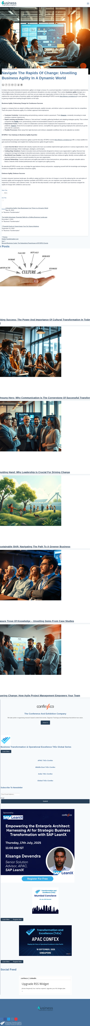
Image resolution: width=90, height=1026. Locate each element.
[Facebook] (6, 84)
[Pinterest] (21, 84)
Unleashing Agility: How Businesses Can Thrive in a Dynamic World (27, 208)
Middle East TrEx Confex (45, 767)
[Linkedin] (1, 1019)
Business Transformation (9, 69)
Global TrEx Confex (45, 781)
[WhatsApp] (15, 84)
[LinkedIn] (3, 84)
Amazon (63, 115)
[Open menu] (88, 3)
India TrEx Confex (45, 774)
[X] (9, 84)
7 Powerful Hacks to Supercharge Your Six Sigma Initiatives (20, 226)
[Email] (12, 84)
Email (2, 798)
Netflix (16, 121)
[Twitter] (8, 1019)
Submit (45, 801)
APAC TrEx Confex (45, 760)
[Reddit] (18, 84)
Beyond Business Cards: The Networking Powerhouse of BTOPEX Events (25, 242)
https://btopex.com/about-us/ (68, 96)
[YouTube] (16, 1019)
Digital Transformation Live (10, 238)
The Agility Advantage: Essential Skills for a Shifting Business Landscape (24, 217)
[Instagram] (12, 1019)
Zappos (13, 126)
